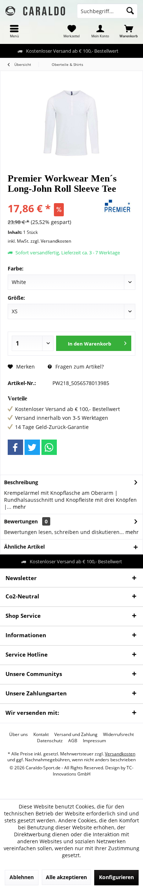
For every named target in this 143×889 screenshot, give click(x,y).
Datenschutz (50, 741)
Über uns (18, 734)
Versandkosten (120, 754)
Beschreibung (21, 482)
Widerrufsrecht (118, 734)
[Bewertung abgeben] (52, 198)
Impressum (94, 741)
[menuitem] (14, 31)
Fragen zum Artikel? (79, 366)
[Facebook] (15, 447)
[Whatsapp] (49, 447)
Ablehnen (22, 877)
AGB (72, 741)
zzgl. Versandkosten (50, 241)
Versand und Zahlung (76, 734)
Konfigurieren (116, 877)
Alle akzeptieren (66, 877)
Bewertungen (21, 521)
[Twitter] (32, 447)
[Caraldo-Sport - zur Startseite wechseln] (36, 11)
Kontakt (41, 734)
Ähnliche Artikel (24, 546)
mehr (18, 506)
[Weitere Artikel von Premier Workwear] (117, 206)
